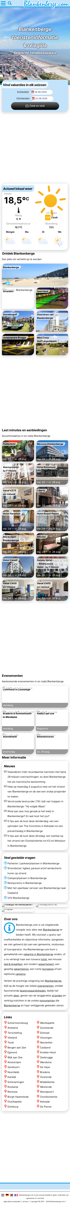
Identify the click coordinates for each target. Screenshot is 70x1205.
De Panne (45, 1106)
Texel (10, 1042)
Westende (46, 1086)
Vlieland (12, 1037)
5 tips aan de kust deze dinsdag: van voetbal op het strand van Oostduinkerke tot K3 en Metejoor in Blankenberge (36, 840)
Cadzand (45, 1047)
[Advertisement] (35, 147)
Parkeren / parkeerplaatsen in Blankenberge (33, 863)
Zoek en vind (36, 105)
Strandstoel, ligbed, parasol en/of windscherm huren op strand (34, 871)
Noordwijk (13, 1072)
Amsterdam (14, 1062)
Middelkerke (47, 1082)
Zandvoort (13, 1067)
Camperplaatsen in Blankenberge (27, 878)
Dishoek (44, 1032)
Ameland (12, 1027)
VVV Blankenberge (18, 897)
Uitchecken (23, 98)
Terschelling (14, 1032)
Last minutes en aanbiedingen (24, 430)
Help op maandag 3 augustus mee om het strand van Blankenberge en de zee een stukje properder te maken (36, 791)
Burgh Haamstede (18, 1096)
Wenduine (46, 1062)
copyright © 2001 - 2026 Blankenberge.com (47, 1201)
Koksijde (45, 1101)
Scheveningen (15, 1082)
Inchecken (23, 91)
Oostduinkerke (48, 1096)
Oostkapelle (14, 1101)
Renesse (12, 1091)
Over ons (11, 919)
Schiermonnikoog (17, 1022)
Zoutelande (46, 1027)
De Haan (45, 1067)
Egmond (12, 1052)
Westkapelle (47, 1022)
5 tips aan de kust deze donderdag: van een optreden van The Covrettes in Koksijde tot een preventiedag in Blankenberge (35, 826)
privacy (25, 1201)
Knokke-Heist (48, 1052)
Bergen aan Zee (16, 1047)
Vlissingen (46, 1037)
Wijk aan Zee (14, 1057)
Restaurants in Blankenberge (24, 883)
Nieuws (9, 766)
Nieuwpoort (47, 1091)
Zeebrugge (46, 1057)
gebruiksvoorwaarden (12, 1201)
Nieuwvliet (46, 1042)
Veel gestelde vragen (19, 858)
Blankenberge (51, 929)
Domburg (12, 1106)
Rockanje (12, 1086)
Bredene (45, 1072)
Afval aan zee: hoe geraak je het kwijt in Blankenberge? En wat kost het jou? (30, 814)
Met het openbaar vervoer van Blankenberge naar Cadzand (36, 890)
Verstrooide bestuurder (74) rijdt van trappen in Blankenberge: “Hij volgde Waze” (35, 804)
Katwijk (11, 1077)
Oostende (46, 1077)
